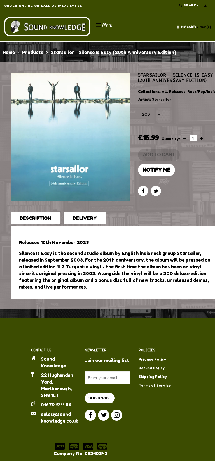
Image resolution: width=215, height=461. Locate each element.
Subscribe (99, 398)
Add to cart (159, 154)
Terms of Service (155, 385)
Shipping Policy (153, 377)
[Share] (143, 191)
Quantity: (171, 139)
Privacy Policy (152, 359)
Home (9, 52)
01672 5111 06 (56, 405)
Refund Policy (152, 368)
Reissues (177, 91)
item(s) (196, 27)
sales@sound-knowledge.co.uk (58, 418)
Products (32, 52)
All (164, 91)
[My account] (205, 6)
